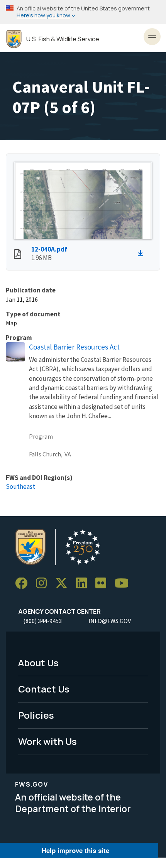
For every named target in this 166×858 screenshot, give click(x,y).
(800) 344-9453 (42, 621)
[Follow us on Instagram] (44, 583)
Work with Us (47, 741)
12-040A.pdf (49, 249)
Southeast (20, 486)
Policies (36, 715)
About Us (38, 662)
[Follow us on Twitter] (64, 583)
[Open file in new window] (17, 255)
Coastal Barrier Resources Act (74, 346)
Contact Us (43, 688)
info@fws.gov (109, 621)
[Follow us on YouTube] (124, 583)
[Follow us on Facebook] (24, 583)
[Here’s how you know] (83, 12)
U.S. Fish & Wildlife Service (62, 39)
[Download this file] (142, 253)
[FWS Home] (14, 39)
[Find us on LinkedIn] (84, 583)
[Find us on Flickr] (103, 583)
